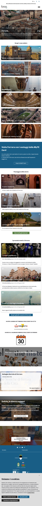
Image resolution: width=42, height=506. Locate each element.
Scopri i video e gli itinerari (21, 361)
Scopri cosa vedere (21, 43)
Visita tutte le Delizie (20, 416)
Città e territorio (20, 27)
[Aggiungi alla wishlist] (38, 31)
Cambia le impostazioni (10, 500)
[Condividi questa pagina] (39, 31)
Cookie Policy (30, 492)
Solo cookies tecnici (9, 497)
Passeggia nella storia (21, 172)
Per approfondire (34, 388)
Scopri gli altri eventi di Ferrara (21, 315)
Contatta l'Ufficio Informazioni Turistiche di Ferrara (21, 439)
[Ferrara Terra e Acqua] (5, 7)
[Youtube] (22, 447)
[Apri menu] (39, 7)
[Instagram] (20, 447)
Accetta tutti (24, 497)
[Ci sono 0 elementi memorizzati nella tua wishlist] (36, 1)
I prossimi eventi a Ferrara (21, 240)
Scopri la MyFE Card (21, 163)
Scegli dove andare (10, 27)
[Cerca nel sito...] (39, 1)
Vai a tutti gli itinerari (21, 233)
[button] (33, 1)
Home (3, 27)
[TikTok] (24, 447)
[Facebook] (17, 447)
